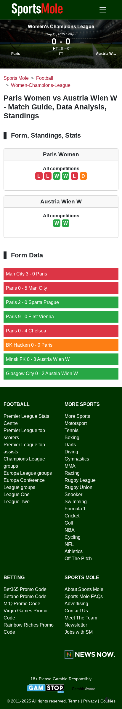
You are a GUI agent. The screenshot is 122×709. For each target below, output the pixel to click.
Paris (15, 54)
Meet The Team (81, 617)
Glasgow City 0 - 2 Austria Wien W (42, 373)
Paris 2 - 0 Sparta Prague (32, 302)
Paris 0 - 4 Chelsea (26, 330)
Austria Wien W (109, 54)
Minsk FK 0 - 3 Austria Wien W (38, 359)
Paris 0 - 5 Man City (26, 288)
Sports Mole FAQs (84, 596)
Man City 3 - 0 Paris (26, 273)
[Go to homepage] (37, 9)
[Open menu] (102, 10)
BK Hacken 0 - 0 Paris (29, 345)
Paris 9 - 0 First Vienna (30, 316)
